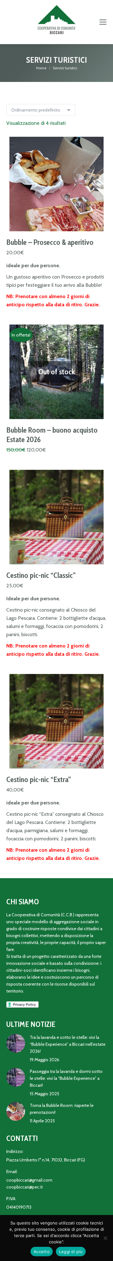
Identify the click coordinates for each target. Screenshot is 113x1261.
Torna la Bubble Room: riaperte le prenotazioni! (62, 1109)
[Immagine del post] (15, 1043)
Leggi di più (71, 1251)
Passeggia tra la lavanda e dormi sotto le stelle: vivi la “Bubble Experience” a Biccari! (66, 1078)
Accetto (42, 1251)
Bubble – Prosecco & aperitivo (50, 242)
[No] (105, 1238)
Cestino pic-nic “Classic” (41, 575)
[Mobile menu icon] (103, 22)
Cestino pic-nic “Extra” (38, 779)
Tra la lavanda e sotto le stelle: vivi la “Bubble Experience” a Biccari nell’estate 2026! (67, 1044)
